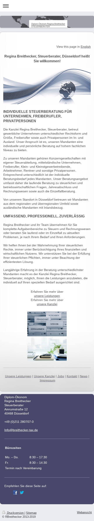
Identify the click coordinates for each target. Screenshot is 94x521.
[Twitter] (22, 492)
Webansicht (84, 512)
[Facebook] (15, 492)
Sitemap (31, 512)
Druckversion (15, 512)
